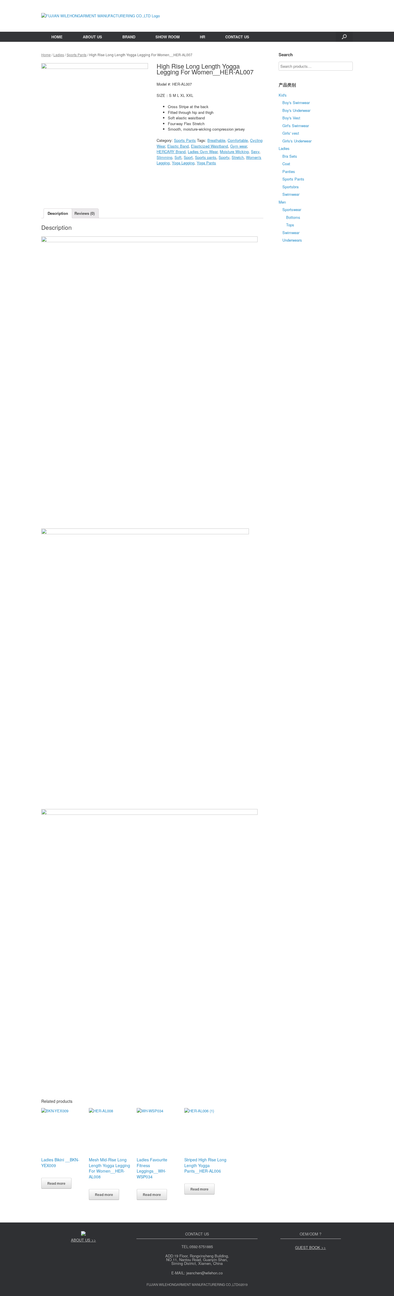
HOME (57, 36)
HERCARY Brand (171, 151)
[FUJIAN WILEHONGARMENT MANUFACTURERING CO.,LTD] (100, 16)
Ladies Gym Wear (202, 151)
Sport (188, 157)
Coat (286, 163)
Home (46, 54)
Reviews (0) (84, 213)
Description (58, 213)
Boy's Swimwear (296, 102)
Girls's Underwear (297, 141)
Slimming (164, 157)
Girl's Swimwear (295, 125)
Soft (178, 157)
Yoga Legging (183, 162)
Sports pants (205, 157)
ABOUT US (92, 36)
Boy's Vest (291, 118)
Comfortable (238, 140)
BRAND (128, 36)
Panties (288, 171)
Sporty (224, 157)
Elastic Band (178, 146)
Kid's (283, 95)
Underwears (292, 240)
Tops (290, 224)
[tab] (58, 213)
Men (282, 202)
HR (202, 36)
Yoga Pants (206, 162)
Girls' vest (290, 133)
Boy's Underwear (296, 110)
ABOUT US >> (83, 1240)
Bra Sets (289, 156)
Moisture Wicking (234, 151)
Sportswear (291, 209)
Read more (56, 1183)
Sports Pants (77, 54)
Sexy (255, 151)
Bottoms (293, 217)
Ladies (58, 54)
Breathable (216, 140)
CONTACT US (237, 36)
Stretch (238, 157)
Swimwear (290, 194)
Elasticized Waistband (209, 146)
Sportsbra (290, 186)
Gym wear (238, 146)
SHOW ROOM (167, 36)
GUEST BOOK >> (310, 1247)
